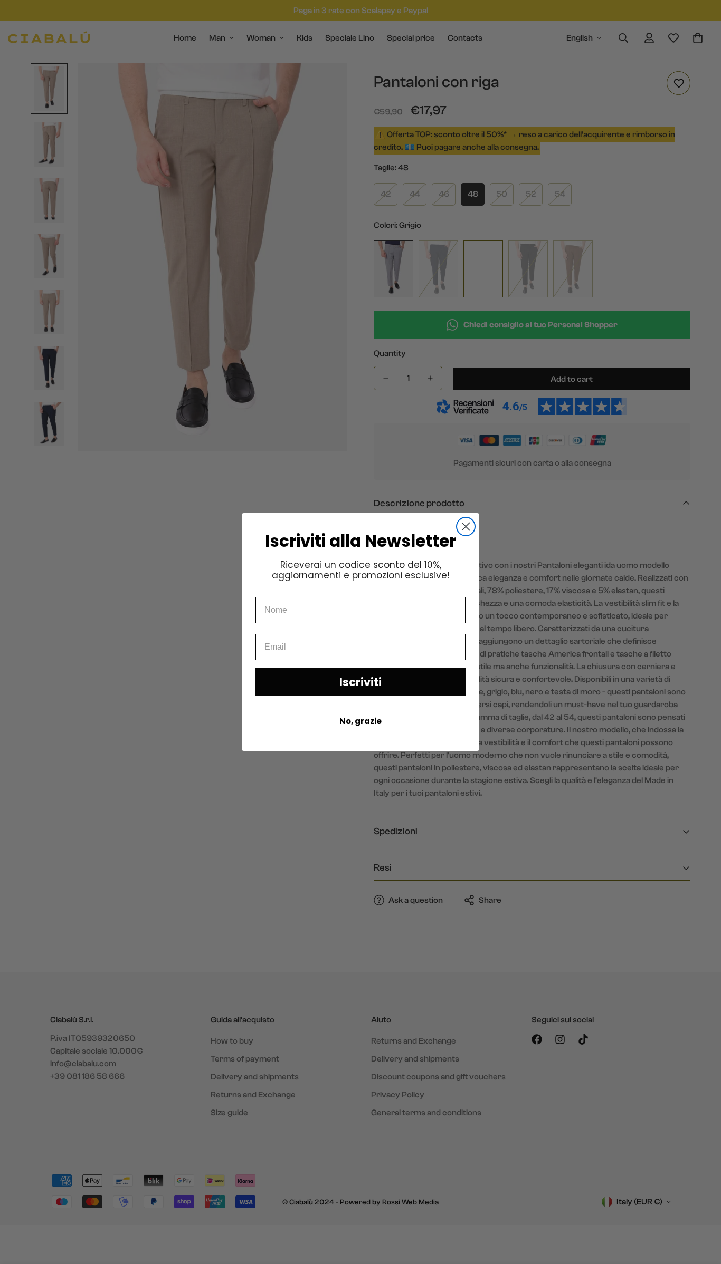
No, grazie (360, 721)
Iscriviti (360, 682)
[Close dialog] (466, 526)
